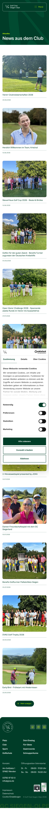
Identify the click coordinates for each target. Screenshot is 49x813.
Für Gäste (27, 745)
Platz (4, 740)
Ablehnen (24, 458)
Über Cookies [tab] (39, 359)
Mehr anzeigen (26, 704)
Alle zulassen (24, 441)
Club (4, 745)
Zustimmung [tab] (9, 359)
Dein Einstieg (29, 740)
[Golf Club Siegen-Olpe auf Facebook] (32, 727)
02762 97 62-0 (9, 778)
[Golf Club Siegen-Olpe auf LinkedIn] (44, 727)
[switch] (42, 413)
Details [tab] (24, 359)
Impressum (7, 790)
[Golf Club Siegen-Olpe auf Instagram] (38, 727)
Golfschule (7, 753)
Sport (5, 749)
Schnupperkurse (30, 753)
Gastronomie (29, 749)
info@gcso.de (8, 781)
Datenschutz (8, 793)
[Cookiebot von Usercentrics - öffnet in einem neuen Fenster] (35, 352)
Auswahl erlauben (24, 450)
